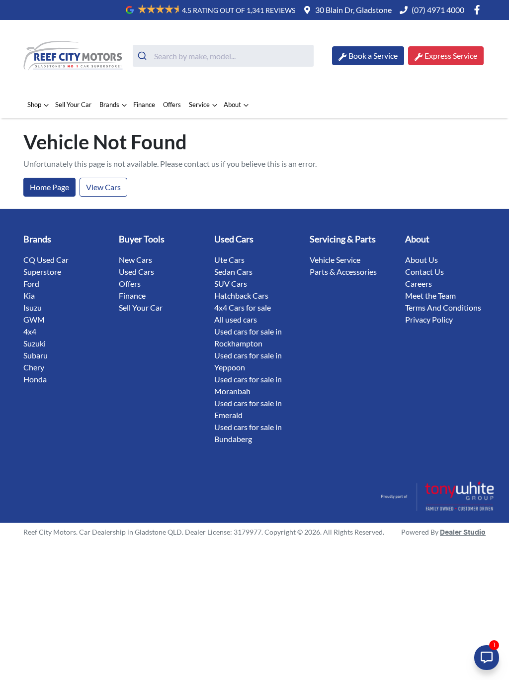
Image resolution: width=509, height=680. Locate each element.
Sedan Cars (233, 271)
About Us (421, 259)
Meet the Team (430, 295)
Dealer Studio (463, 532)
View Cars (103, 187)
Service (199, 105)
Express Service (450, 55)
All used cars (235, 319)
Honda (35, 379)
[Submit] (143, 56)
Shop (34, 105)
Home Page (49, 187)
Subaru (35, 355)
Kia (29, 295)
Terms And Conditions (443, 307)
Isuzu (32, 307)
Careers (418, 283)
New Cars (135, 259)
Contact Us (424, 271)
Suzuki (34, 343)
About (232, 105)
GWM (34, 319)
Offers (172, 105)
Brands (109, 105)
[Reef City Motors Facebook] (479, 9)
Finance (144, 105)
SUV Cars (230, 283)
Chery (33, 367)
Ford (31, 283)
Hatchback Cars (241, 295)
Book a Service (373, 55)
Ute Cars (229, 259)
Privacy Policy (429, 319)
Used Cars (136, 271)
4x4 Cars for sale (242, 307)
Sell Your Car (73, 105)
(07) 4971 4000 (438, 9)
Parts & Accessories (343, 271)
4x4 (29, 331)
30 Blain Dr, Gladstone (353, 9)
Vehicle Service (335, 259)
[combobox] (223, 56)
